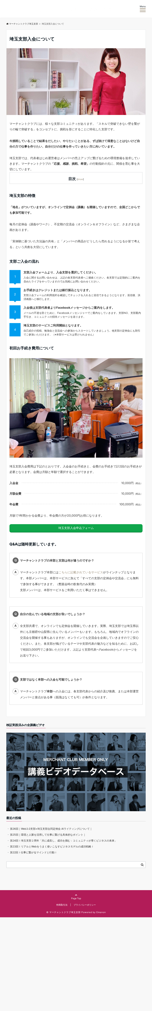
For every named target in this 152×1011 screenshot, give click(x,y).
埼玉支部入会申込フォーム (76, 528)
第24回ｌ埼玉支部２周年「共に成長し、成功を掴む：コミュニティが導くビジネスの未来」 (63, 840)
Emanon (101, 912)
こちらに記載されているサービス (81, 572)
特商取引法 (61, 904)
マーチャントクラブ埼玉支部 (23, 23)
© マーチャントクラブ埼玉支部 (63, 912)
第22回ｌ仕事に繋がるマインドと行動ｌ (33, 852)
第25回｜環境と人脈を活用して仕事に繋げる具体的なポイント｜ (48, 834)
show (80, 179)
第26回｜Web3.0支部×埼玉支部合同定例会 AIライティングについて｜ (51, 828)
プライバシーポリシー (85, 904)
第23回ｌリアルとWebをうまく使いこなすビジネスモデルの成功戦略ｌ (52, 846)
